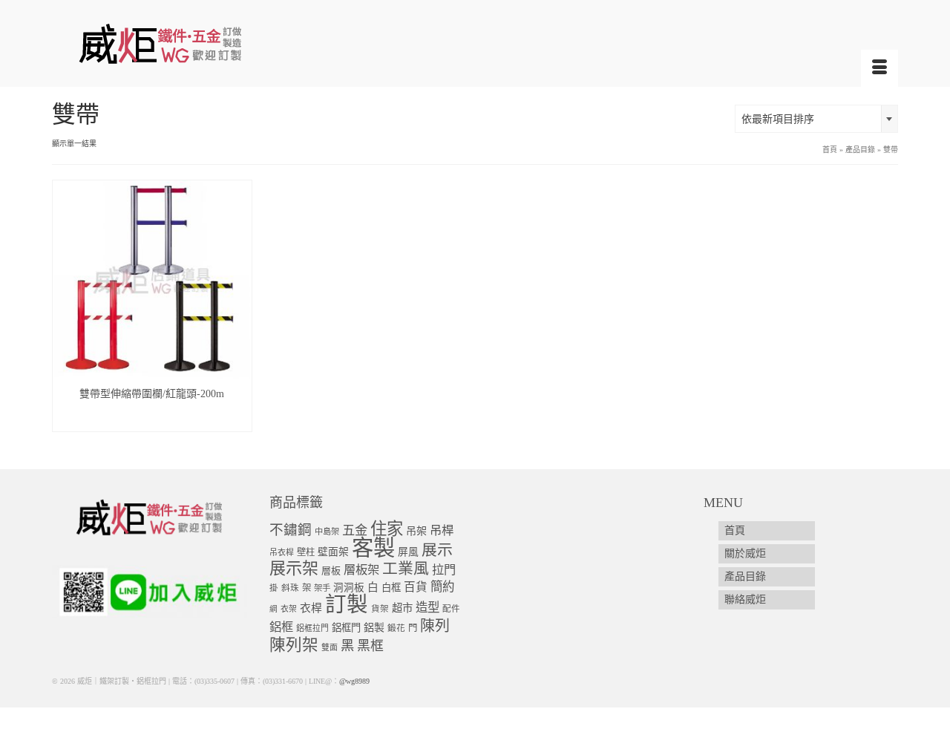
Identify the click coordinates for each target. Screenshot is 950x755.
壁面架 (333, 552)
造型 (427, 608)
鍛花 (396, 628)
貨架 (380, 609)
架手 (322, 588)
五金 (354, 530)
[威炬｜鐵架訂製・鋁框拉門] (185, 43)
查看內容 (152, 420)
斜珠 (290, 588)
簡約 (442, 587)
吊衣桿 (281, 552)
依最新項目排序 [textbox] (777, 119)
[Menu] (879, 68)
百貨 (416, 587)
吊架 (416, 531)
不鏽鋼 (290, 529)
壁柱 (306, 552)
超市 (402, 608)
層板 (331, 571)
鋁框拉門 (312, 628)
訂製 (346, 604)
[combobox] (816, 119)
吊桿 (441, 530)
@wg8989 (354, 681)
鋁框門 (346, 627)
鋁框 (281, 627)
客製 (373, 548)
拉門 (444, 570)
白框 (391, 587)
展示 (437, 550)
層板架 (361, 570)
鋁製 (374, 627)
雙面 (329, 647)
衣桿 (311, 608)
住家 (386, 529)
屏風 (408, 552)
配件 (451, 609)
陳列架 (293, 645)
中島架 (327, 531)
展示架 (293, 568)
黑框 (370, 645)
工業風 (405, 569)
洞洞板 (348, 587)
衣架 (289, 608)
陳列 (435, 626)
